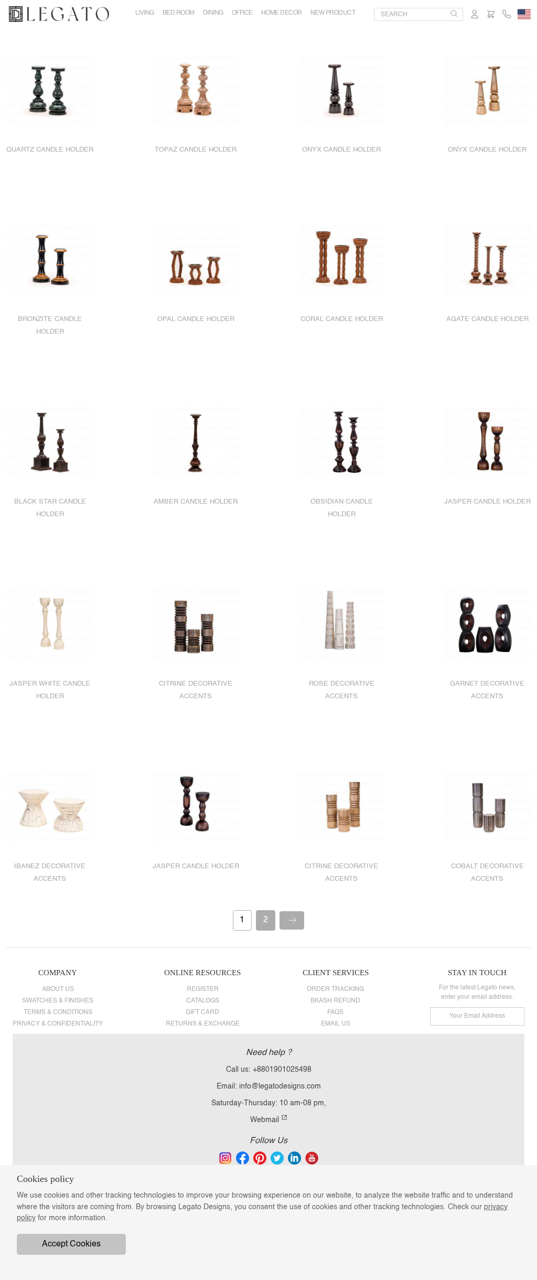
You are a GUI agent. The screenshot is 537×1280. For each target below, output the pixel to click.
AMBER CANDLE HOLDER (196, 501)
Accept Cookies (71, 1244)
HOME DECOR (281, 13)
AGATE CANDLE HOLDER (487, 319)
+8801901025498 (282, 1069)
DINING (213, 13)
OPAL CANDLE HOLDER (195, 319)
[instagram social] (225, 1157)
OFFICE (242, 13)
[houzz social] (277, 1157)
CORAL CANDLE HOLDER (341, 319)
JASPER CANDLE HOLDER (487, 501)
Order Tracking (335, 989)
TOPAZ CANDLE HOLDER (196, 149)
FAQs (335, 1012)
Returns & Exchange (203, 1024)
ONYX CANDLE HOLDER (341, 149)
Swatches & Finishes (57, 1001)
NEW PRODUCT (333, 13)
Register (203, 989)
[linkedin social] (294, 1157)
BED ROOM (179, 13)
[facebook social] (242, 1157)
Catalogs (202, 1001)
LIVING (144, 13)
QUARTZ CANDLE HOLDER (49, 149)
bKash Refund (335, 1001)
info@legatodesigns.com (280, 1086)
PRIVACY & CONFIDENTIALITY (58, 1024)
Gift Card (202, 1012)
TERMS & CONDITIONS (58, 1012)
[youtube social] (311, 1157)
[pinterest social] (259, 1157)
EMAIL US (335, 1024)
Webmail (265, 1120)
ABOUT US (58, 989)
